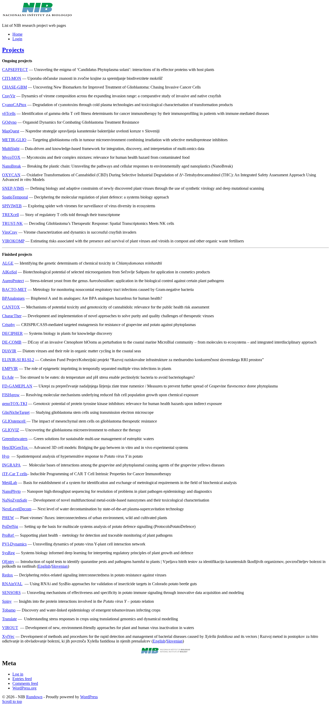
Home (17, 34)
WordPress (89, 697)
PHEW (8, 517)
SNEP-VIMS (13, 188)
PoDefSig (10, 526)
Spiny (7, 601)
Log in (17, 674)
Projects (13, 49)
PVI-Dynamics (14, 544)
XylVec (8, 636)
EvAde (8, 377)
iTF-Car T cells (14, 474)
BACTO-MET (14, 289)
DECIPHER (12, 333)
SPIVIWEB (12, 206)
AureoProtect (13, 281)
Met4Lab (9, 482)
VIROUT (10, 627)
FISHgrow (11, 395)
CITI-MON (11, 78)
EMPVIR (10, 368)
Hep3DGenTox (15, 447)
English (44, 566)
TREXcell (10, 214)
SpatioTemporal (15, 197)
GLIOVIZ (10, 430)
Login (17, 39)
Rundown (34, 697)
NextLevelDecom (16, 509)
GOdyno (9, 122)
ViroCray (9, 232)
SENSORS (11, 592)
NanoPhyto (11, 491)
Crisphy (8, 324)
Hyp (5, 456)
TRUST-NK (12, 223)
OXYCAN (11, 175)
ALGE (7, 263)
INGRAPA (11, 465)
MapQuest (10, 131)
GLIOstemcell (14, 421)
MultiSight (10, 148)
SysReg (8, 553)
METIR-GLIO (14, 140)
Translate (9, 619)
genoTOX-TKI (14, 403)
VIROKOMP (13, 241)
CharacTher (11, 316)
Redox (7, 575)
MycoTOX (11, 157)
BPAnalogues (13, 298)
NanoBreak (11, 166)
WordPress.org (24, 688)
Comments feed (25, 683)
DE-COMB (11, 342)
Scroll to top (12, 701)
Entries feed (22, 679)
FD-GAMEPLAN (17, 386)
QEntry (8, 561)
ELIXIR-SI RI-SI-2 (18, 360)
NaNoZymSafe (14, 500)
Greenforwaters (14, 439)
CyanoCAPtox (14, 104)
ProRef (8, 535)
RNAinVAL (12, 584)
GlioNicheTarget (15, 412)
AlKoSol (9, 272)
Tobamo (9, 610)
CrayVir (8, 96)
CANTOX (11, 307)
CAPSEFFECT (15, 69)
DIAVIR (9, 351)
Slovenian (59, 566)
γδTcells (9, 113)
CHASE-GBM (14, 87)
